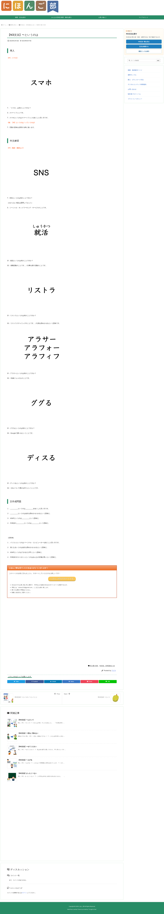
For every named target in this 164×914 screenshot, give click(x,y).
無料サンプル (132, 75)
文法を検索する (144, 46)
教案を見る (13, 25)
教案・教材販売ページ (135, 70)
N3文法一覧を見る (143, 41)
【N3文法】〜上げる (25, 760)
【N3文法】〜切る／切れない (28, 733)
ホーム (4, 25)
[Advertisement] (64, 630)
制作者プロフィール (134, 94)
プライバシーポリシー (135, 99)
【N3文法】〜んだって (26, 720)
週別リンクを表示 (144, 51)
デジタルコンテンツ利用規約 (137, 84)
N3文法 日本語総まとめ (27, 25)
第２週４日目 (42, 25)
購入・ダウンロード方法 (136, 80)
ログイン (24, 892)
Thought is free (92, 909)
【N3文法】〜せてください (27, 746)
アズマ (114, 670)
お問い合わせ (132, 89)
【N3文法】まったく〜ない (27, 773)
